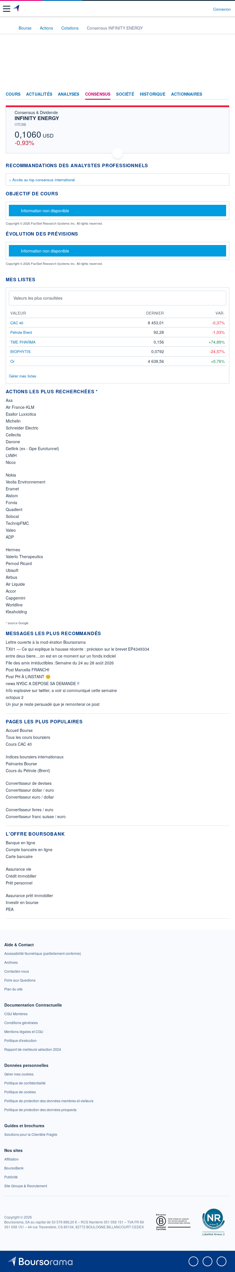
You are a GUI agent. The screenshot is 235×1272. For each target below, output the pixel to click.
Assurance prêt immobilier (29, 895)
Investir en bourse (22, 902)
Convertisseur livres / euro (29, 809)
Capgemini (15, 598)
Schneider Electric (22, 428)
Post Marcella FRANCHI (27, 669)
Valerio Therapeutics (24, 556)
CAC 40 (16, 322)
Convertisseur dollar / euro (30, 790)
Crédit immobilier (21, 876)
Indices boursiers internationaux (35, 757)
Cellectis (13, 435)
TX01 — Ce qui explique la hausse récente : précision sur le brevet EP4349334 (77, 649)
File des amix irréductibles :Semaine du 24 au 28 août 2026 (60, 663)
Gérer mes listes (22, 376)
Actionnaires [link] (186, 94)
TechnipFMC (17, 523)
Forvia (11, 502)
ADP (10, 537)
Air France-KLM (20, 407)
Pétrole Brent (21, 332)
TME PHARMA (23, 342)
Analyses (68, 94)
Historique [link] (152, 94)
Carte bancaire (19, 856)
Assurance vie (18, 869)
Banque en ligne (20, 842)
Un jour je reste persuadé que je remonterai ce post (52, 704)
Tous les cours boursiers (28, 737)
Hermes (13, 549)
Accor (11, 591)
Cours (13, 94)
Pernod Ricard (19, 563)
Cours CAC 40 (19, 744)
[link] (42, 953)
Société (125, 94)
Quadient (14, 509)
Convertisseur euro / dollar (30, 797)
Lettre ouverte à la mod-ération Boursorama (46, 642)
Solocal (12, 516)
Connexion (222, 9)
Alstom (12, 495)
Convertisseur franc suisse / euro (36, 816)
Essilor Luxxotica (21, 414)
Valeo (11, 530)
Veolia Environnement (25, 482)
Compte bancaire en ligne (29, 849)
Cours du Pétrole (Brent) (28, 770)
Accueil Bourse (19, 730)
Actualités (39, 94)
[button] (6, 8)
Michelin (13, 421)
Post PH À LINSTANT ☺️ (28, 676)
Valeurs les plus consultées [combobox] (37, 298)
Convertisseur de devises (29, 783)
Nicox (11, 462)
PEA (9, 909)
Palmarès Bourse (21, 763)
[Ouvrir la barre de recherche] (198, 8)
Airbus (11, 577)
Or (12, 361)
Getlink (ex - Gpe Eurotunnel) (32, 448)
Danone (13, 441)
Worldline (14, 605)
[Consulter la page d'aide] (206, 8)
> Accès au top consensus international (42, 179)
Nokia (11, 475)
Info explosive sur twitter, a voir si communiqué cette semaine (61, 690)
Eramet (12, 489)
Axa (9, 400)
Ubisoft (12, 570)
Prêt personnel (19, 883)
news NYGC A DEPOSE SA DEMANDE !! (42, 683)
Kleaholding (16, 611)
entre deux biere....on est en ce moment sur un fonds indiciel (61, 656)
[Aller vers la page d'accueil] (16, 8)
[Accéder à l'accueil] (8, 27)
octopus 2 (14, 697)
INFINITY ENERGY (37, 118)
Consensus (98, 94)
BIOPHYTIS (20, 351)
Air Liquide (15, 584)
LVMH (11, 455)
